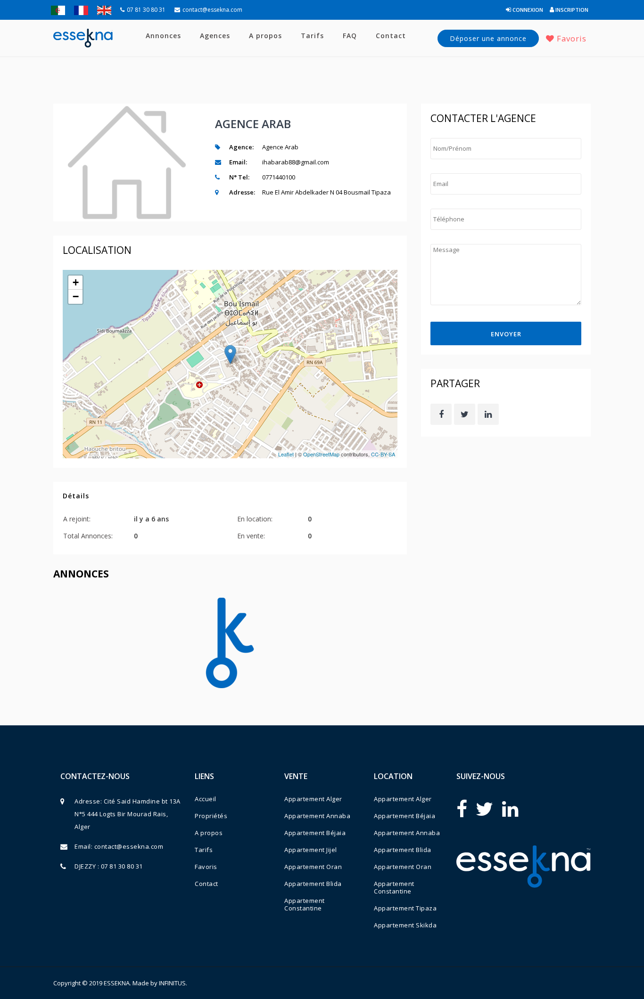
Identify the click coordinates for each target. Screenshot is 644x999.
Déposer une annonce (488, 38)
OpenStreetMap (321, 454)
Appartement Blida (313, 883)
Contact (391, 35)
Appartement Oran (313, 866)
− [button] (76, 296)
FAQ (350, 35)
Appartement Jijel (310, 849)
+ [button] (76, 282)
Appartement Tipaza (405, 908)
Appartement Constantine (304, 904)
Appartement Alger (313, 799)
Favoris (570, 38)
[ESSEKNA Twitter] (484, 808)
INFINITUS (172, 983)
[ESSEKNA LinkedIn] (510, 808)
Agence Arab (253, 123)
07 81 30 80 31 (146, 10)
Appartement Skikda (405, 925)
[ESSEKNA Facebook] (461, 808)
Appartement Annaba (317, 816)
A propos (265, 35)
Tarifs (312, 35)
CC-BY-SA (383, 454)
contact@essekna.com (212, 10)
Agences (215, 35)
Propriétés (211, 816)
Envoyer (506, 334)
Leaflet (286, 454)
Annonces (163, 35)
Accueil (205, 799)
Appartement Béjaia (315, 832)
